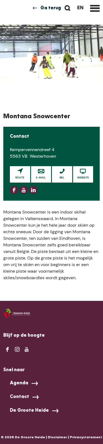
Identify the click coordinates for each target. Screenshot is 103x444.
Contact (19, 397)
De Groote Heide (29, 410)
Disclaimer (57, 437)
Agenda (19, 383)
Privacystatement (86, 437)
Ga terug (50, 8)
